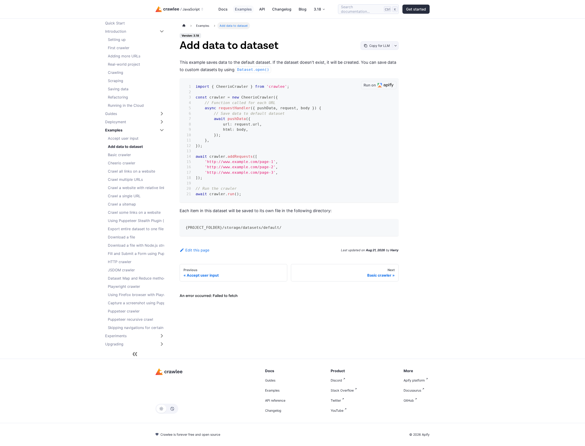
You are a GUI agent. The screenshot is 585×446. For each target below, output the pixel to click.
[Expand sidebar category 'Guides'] (162, 113)
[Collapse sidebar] (135, 354)
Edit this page (197, 250)
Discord (336, 380)
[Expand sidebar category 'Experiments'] (162, 335)
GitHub (409, 400)
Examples (243, 9)
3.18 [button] (317, 9)
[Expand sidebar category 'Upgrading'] (162, 344)
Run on (370, 85)
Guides (270, 380)
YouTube (337, 410)
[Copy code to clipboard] (356, 85)
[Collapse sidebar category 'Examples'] (162, 130)
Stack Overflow (342, 390)
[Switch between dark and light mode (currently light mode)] (166, 409)
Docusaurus (412, 390)
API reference (275, 400)
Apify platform (414, 380)
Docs (223, 9)
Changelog (281, 9)
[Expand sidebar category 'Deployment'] (162, 122)
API (262, 9)
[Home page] (184, 25)
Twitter (336, 400)
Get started (416, 9)
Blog (302, 9)
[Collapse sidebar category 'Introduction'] (162, 31)
